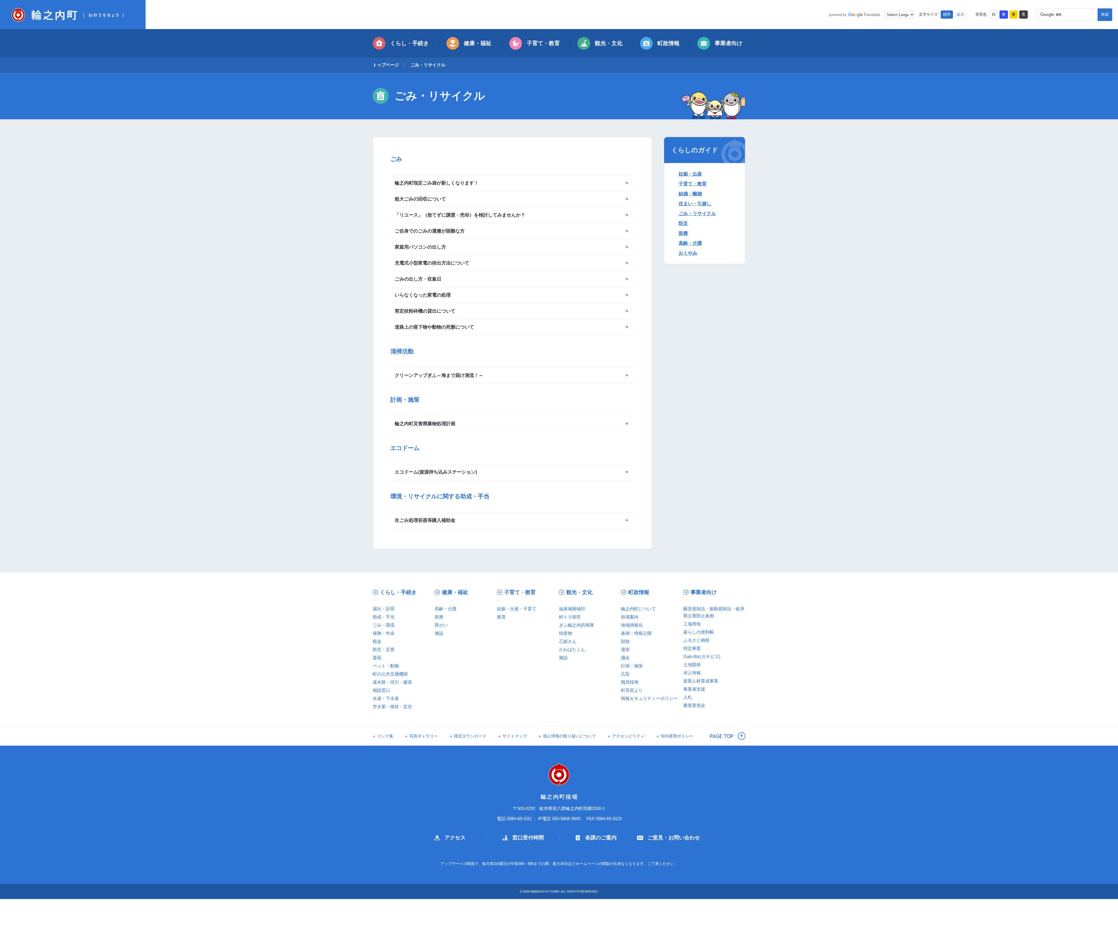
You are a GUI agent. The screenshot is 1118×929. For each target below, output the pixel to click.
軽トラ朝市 (570, 616)
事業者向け (728, 43)
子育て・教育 (543, 43)
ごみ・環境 (384, 625)
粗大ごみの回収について (420, 198)
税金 (377, 641)
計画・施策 (632, 665)
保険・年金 (384, 633)
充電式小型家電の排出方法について (432, 262)
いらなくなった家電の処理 (423, 294)
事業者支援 (694, 689)
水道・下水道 (386, 698)
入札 (687, 697)
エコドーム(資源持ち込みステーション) (436, 471)
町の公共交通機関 (390, 673)
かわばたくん (572, 649)
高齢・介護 (690, 243)
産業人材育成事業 (700, 680)
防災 (683, 223)
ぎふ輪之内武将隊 (576, 625)
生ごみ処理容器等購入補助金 (425, 520)
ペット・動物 (386, 665)
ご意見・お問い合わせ (674, 838)
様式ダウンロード (470, 736)
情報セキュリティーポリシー (649, 698)
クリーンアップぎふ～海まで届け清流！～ (439, 375)
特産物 (565, 633)
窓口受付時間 (528, 838)
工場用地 (692, 623)
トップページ (386, 64)
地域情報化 (632, 625)
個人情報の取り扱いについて (569, 736)
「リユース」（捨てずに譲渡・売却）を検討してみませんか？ (460, 214)
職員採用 (629, 682)
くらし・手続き (409, 43)
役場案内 (629, 616)
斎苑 (377, 657)
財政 (625, 641)
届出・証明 (384, 608)
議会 (625, 657)
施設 (439, 633)
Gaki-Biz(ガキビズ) (701, 656)
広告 (625, 673)
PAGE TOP (721, 736)
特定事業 (692, 648)
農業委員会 (694, 705)
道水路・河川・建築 (392, 682)
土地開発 (692, 664)
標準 (947, 15)
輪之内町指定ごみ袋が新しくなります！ (437, 182)
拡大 (960, 15)
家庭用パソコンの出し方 (420, 246)
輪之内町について (638, 608)
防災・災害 (384, 649)
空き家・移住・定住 (392, 706)
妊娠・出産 (690, 173)
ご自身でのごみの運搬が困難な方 (430, 230)
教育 (501, 616)
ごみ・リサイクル (697, 213)
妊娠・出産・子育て (516, 608)
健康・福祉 (477, 43)
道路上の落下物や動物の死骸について (434, 327)
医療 (683, 233)
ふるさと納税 (696, 640)
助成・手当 (384, 616)
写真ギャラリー (423, 736)
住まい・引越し (695, 203)
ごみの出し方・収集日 (418, 278)
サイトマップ (515, 736)
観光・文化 (608, 43)
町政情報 (668, 43)
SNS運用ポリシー (677, 736)
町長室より (632, 690)
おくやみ (688, 253)
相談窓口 (381, 690)
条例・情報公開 (636, 633)
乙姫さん (567, 641)
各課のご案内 (601, 838)
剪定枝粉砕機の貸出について (425, 311)
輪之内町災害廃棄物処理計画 (425, 423)
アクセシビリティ (628, 736)
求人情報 (692, 672)
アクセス (455, 838)
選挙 (625, 649)
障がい (441, 625)
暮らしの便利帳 (698, 632)
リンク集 (385, 736)
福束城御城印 (572, 608)
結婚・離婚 (690, 193)
